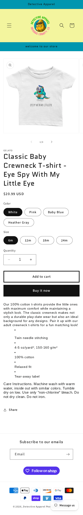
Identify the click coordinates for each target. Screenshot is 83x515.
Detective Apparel (34, 506)
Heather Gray (18, 222)
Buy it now (41, 290)
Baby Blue (56, 212)
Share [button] (13, 410)
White (13, 212)
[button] (9, 25)
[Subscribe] (68, 454)
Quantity (9, 250)
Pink (32, 212)
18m (46, 240)
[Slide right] (52, 142)
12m (28, 240)
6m (10, 240)
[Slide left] (31, 142)
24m (64, 240)
